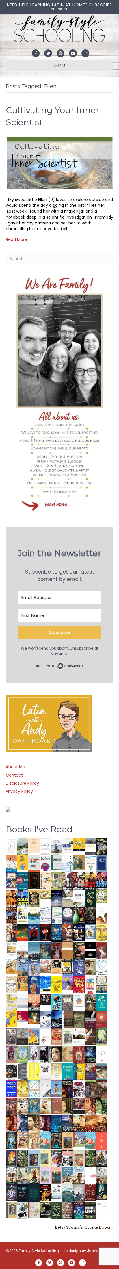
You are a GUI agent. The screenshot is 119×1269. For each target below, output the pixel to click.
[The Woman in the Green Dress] (22, 1158)
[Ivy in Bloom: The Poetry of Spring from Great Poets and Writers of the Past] (56, 1191)
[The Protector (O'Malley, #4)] (11, 1124)
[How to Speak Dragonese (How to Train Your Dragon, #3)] (22, 1106)
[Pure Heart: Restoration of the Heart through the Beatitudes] (101, 968)
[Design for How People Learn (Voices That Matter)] (22, 862)
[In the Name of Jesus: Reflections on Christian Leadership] (56, 1071)
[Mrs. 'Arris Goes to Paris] (34, 985)
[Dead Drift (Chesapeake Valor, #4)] (90, 881)
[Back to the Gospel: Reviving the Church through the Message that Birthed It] (34, 915)
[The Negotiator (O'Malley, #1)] (45, 1124)
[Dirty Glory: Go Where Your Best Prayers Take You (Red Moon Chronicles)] (34, 932)
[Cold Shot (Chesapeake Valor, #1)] (22, 898)
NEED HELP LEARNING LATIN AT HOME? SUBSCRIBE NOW (59, 7)
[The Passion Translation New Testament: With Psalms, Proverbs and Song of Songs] (34, 880)
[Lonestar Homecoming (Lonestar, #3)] (79, 1123)
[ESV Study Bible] (101, 1053)
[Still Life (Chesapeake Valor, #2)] (11, 898)
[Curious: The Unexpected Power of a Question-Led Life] (34, 1071)
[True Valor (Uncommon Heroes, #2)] (67, 881)
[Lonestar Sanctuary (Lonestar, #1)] (101, 1123)
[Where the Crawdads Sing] (34, 1002)
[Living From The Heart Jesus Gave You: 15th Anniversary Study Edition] (56, 915)
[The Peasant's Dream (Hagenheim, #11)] (101, 1158)
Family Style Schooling (39, 1250)
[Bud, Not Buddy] (22, 1210)
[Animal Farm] (90, 1176)
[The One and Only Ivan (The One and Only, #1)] (101, 1192)
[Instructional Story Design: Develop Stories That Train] (34, 863)
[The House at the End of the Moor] (101, 1175)
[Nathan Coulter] (67, 1019)
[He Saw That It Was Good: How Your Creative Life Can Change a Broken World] (56, 1002)
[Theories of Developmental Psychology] (56, 846)
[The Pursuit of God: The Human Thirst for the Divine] (79, 1210)
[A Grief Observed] (11, 863)
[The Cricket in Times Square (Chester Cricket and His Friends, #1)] (101, 847)
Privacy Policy (19, 791)
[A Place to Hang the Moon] (56, 881)
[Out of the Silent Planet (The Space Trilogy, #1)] (45, 1210)
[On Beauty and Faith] (79, 1000)
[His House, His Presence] (45, 915)
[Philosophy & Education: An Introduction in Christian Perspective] (56, 862)
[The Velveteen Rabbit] (101, 932)
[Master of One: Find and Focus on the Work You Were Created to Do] (11, 984)
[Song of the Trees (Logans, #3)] (90, 1089)
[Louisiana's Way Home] (67, 1053)
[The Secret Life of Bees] (67, 967)
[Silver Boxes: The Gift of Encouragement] (79, 967)
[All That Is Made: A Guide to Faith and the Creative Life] (22, 1001)
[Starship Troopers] (45, 1055)
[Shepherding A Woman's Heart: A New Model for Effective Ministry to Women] (101, 1019)
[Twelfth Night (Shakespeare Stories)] (22, 1054)
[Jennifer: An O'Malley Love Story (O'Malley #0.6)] (45, 1106)
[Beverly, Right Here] (56, 1053)
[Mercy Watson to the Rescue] (79, 1139)
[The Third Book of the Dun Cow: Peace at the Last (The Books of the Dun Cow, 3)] (45, 1019)
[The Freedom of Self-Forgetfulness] (67, 1210)
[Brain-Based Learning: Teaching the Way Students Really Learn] (45, 863)
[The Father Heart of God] (67, 933)
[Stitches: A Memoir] (56, 966)
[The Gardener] (11, 966)
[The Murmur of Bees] (22, 1088)
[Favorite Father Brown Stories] (67, 1002)
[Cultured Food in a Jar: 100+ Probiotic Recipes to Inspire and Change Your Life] (67, 983)
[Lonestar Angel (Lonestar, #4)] (67, 1123)
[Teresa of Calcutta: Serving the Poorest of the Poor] (56, 1158)
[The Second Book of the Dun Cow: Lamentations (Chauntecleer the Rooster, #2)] (56, 1019)
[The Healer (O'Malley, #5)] (101, 1106)
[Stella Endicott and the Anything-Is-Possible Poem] (45, 1140)
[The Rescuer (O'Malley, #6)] (90, 1106)
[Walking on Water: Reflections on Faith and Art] (45, 984)
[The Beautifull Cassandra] (90, 949)
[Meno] (101, 1210)
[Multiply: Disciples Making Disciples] (45, 1036)
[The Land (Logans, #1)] (11, 1106)
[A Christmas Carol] (11, 1071)
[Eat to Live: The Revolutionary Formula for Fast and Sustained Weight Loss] (90, 985)
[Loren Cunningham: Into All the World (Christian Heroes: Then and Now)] (56, 1036)
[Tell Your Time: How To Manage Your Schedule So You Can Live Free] (101, 1002)
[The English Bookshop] (101, 984)
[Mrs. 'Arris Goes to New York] (22, 983)
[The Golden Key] (67, 1037)
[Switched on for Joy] (11, 880)
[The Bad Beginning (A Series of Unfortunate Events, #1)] (11, 1209)
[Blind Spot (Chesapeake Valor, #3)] (101, 881)
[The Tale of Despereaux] (34, 1210)
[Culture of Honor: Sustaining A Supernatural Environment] (79, 932)
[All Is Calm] (56, 1123)
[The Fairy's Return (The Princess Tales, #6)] (67, 1142)
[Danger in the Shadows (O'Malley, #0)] (67, 1106)
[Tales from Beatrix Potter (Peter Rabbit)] (11, 949)
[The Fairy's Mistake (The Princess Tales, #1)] (45, 1176)
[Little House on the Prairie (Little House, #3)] (22, 1140)
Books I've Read (39, 829)
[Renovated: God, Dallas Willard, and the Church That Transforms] (90, 898)
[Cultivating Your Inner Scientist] (59, 162)
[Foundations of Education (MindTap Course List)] (79, 862)
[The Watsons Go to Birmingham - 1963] (79, 1089)
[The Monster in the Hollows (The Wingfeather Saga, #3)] (56, 1210)
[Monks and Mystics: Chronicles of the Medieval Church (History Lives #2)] (67, 1175)
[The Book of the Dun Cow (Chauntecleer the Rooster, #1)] (34, 1036)
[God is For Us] (11, 846)
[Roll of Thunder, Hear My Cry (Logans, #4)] (67, 1090)
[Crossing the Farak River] (11, 1158)
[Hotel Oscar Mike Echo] (11, 933)
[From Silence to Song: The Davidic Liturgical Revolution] (101, 863)
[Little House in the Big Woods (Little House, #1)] (34, 1140)
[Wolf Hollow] (67, 915)
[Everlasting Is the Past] (22, 1036)
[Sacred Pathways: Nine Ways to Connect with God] (90, 1002)
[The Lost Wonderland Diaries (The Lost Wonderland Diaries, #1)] (11, 1192)
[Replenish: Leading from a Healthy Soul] (67, 863)
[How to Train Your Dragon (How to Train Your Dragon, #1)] (56, 1106)
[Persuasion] (101, 950)
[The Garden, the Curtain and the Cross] (101, 896)
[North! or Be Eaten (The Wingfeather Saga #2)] (56, 1140)
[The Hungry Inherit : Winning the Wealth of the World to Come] (79, 950)
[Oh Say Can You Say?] (11, 1018)
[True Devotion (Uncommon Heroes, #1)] (79, 881)
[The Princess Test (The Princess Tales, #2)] (56, 1177)
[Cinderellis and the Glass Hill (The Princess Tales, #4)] (45, 1158)
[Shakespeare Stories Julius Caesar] (34, 1054)
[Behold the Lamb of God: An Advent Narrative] (90, 1054)
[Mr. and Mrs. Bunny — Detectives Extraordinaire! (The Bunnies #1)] (90, 931)
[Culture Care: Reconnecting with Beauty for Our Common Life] (22, 1071)
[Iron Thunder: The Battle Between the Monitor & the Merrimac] (90, 967)
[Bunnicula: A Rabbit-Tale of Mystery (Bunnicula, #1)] (56, 950)
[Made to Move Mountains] (67, 1193)
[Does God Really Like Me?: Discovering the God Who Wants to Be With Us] (56, 898)
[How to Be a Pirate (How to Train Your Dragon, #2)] (34, 1106)
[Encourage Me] (45, 950)
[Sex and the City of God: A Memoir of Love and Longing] (22, 950)
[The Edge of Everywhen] (11, 1140)
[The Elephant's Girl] (11, 1175)
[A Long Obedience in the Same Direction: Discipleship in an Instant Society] (79, 1036)
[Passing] (79, 1106)
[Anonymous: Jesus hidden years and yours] (22, 932)
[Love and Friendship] (67, 950)
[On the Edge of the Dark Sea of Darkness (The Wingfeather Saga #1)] (34, 1175)
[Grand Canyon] (45, 966)
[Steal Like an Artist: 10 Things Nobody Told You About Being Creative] (45, 999)
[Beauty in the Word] (101, 1071)
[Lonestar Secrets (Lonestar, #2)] (90, 1123)
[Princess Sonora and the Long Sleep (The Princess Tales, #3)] (79, 1159)
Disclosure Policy (22, 783)
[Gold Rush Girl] (22, 1175)
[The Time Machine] (34, 967)
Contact (14, 775)
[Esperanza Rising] (56, 1088)
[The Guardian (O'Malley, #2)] (34, 1124)
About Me (15, 767)
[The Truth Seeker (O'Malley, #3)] (22, 1124)
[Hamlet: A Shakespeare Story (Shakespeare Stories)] (11, 1054)
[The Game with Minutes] (90, 915)
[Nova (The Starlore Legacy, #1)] (56, 933)
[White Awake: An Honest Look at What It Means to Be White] (45, 1088)
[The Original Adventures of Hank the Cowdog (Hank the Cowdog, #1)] (11, 915)
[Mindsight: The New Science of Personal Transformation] (45, 846)
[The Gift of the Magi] (79, 1054)
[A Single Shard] (79, 915)
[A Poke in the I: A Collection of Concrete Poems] (22, 1016)
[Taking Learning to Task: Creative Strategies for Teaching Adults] (79, 1071)
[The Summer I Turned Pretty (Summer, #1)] (101, 915)
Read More (16, 239)
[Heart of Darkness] (34, 1193)
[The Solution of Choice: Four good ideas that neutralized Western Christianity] (79, 898)
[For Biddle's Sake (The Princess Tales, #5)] (34, 1159)
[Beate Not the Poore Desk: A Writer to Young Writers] (90, 1019)
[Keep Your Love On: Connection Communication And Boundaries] (45, 932)
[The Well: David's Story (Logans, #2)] (101, 1089)
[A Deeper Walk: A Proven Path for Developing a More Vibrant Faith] (34, 898)
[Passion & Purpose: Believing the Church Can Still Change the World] (22, 881)
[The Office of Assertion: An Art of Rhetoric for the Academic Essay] (90, 1071)
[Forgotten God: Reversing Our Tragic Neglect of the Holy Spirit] (90, 1036)
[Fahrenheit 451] (45, 1192)
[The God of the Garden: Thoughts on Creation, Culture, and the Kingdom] (79, 1019)
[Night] (90, 846)
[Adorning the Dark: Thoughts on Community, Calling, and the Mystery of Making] (22, 1193)
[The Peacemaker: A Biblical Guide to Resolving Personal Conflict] (34, 1088)
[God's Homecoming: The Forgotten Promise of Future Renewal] (22, 846)
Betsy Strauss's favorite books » (84, 1227)
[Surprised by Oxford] (34, 950)
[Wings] (22, 967)
